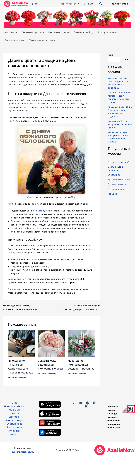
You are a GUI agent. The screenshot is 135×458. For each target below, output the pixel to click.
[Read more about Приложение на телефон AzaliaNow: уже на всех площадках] (21, 343)
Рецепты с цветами (15, 40)
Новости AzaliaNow (69, 3)
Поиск (110, 55)
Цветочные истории (59, 32)
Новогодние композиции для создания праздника (81, 364)
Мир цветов (11, 32)
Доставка (14, 416)
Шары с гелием (14, 427)
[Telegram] (88, 403)
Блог (35, 3)
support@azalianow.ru (23, 451)
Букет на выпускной (118, 162)
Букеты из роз (14, 423)
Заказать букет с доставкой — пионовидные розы (50, 364)
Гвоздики (113, 193)
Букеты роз (114, 174)
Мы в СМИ (89, 3)
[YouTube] (81, 403)
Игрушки (14, 434)
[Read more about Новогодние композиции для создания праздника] (81, 343)
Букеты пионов (116, 189)
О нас (14, 403)
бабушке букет (41, 210)
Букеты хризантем (117, 184)
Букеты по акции (14, 420)
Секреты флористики (32, 32)
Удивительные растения (42, 40)
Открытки (14, 430)
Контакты (14, 413)
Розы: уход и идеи (107, 32)
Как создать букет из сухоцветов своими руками (120, 124)
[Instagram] (95, 403)
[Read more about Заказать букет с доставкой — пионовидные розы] (51, 343)
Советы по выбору (83, 32)
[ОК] (86, 407)
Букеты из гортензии (119, 179)
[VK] (74, 403)
